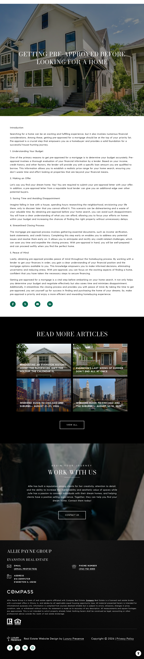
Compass (90, 600)
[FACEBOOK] (10, 648)
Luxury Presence (73, 638)
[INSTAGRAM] (17, 648)
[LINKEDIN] (25, 648)
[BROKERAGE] (32, 648)
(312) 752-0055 (87, 569)
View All (72, 425)
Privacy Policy (125, 638)
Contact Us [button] (72, 515)
